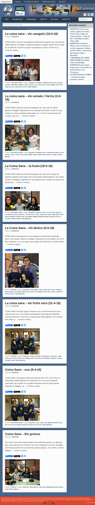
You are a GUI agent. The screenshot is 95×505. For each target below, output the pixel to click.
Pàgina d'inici (6, 2)
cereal (7, 154)
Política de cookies (48, 2)
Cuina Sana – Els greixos (22, 434)
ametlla (31, 356)
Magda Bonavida (43, 216)
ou (9, 425)
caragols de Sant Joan (49, 82)
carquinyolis (45, 356)
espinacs (59, 289)
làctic (28, 292)
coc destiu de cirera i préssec (15, 214)
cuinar (53, 289)
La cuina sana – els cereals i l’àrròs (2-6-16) (33, 97)
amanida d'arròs (41, 152)
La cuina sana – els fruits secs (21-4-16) (33, 303)
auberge (38, 212)
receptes (54, 154)
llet (37, 292)
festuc (15, 358)
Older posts (7, 496)
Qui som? (62, 2)
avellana (38, 356)
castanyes (53, 356)
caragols (38, 82)
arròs (62, 152)
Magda (53, 85)
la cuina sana (20, 216)
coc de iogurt (33, 289)
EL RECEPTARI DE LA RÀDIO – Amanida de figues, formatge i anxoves (80, 77)
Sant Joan (18, 87)
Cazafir (7, 85)
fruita (49, 214)
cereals (12, 154)
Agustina (32, 82)
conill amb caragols (16, 85)
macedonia (28, 216)
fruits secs (21, 358)
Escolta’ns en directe (31, 2)
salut (52, 292)
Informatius (17, 19)
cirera (44, 212)
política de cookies (17, 501)
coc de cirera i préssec (54, 212)
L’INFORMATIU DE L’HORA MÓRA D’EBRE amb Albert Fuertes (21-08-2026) (79, 60)
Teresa (24, 87)
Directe (43, 19)
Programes (31, 19)
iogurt (23, 292)
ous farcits (37, 425)
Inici (6, 19)
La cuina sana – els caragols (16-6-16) (31, 34)
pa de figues (46, 358)
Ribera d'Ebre (16, 218)
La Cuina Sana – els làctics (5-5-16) (29, 228)
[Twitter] (92, 14)
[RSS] (84, 14)
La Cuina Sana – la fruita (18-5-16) (29, 166)
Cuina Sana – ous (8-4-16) (23, 369)
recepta (59, 358)
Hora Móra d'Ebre (17, 82)
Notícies (14, 289)
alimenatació (33, 487)
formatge (18, 292)
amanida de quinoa (53, 152)
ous (12, 425)
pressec (58, 216)
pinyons (53, 358)
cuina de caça (32, 85)
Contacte (17, 2)
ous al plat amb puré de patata (24, 425)
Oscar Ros (46, 292)
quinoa (48, 154)
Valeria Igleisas (14, 489)
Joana (48, 85)
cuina (26, 85)
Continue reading (12, 50)
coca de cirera (30, 214)
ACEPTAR (49, 503)
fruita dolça (55, 214)
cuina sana (41, 85)
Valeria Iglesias (32, 87)
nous (32, 358)
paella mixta (41, 154)
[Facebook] (88, 14)
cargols (59, 82)
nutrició (52, 216)
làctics (32, 292)
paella (35, 154)
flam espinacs (9, 292)
